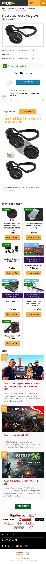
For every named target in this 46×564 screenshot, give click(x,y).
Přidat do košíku (12, 237)
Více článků (23, 506)
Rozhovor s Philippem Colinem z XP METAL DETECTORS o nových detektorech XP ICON (22, 386)
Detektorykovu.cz (26, 558)
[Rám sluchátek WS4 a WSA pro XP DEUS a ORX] (23, 35)
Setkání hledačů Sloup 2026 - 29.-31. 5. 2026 (21, 482)
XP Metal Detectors (32, 58)
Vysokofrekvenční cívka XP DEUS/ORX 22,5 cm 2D (33, 303)
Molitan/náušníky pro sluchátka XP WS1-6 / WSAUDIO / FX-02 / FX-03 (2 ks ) (12, 226)
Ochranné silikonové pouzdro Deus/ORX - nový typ (34, 225)
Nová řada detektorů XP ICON (16, 435)
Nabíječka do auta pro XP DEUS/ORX (12, 260)
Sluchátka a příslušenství (27, 8)
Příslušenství (12, 8)
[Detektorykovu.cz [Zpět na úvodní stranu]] (15, 3)
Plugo (16, 560)
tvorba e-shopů (22, 560)
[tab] (10, 111)
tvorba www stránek (31, 560)
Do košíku (28, 82)
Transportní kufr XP (12, 301)
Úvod (3, 8)
